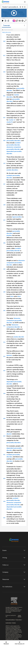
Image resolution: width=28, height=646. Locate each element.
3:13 (4, 342)
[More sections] (24, 25)
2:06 (4, 243)
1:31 (4, 184)
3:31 (4, 370)
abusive (9, 434)
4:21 (4, 454)
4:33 (4, 478)
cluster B (9, 122)
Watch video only (6, 32)
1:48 (4, 205)
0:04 (4, 41)
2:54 (4, 310)
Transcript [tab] (6, 25)
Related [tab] (6, 644)
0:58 (4, 140)
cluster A (12, 120)
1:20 (4, 163)
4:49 (4, 501)
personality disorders (14, 140)
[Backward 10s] (5, 20)
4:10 (4, 436)
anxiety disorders (12, 170)
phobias (9, 235)
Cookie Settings (19, 616)
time (11, 296)
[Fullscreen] (25, 20)
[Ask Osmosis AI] (14, 21)
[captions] (19, 20)
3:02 (4, 326)
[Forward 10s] (8, 20)
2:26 (4, 269)
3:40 (4, 393)
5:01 (4, 517)
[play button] (2, 20)
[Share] (23, 7)
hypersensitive (17, 217)
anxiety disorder (18, 337)
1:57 (4, 220)
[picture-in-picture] (16, 20)
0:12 (4, 55)
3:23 (4, 356)
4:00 (4, 418)
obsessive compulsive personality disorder (16, 263)
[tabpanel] (14, 277)
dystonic (9, 355)
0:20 (4, 72)
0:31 (4, 96)
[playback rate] (22, 20)
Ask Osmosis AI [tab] (19, 644)
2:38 (4, 292)
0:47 (4, 117)
